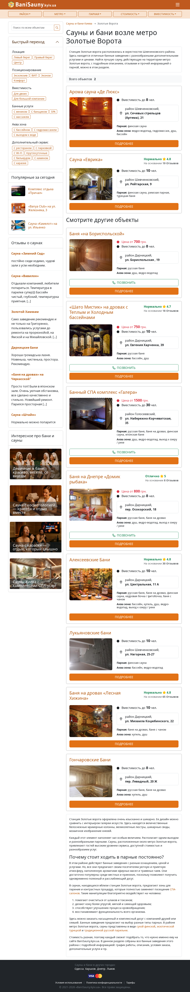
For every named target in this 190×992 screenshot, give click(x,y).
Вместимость (164, 14)
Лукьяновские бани (90, 633)
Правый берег (43, 57)
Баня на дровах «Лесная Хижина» (95, 695)
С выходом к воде (25, 135)
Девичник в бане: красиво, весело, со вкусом (30, 472)
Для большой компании (29, 98)
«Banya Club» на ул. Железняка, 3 (42, 208)
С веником (20, 111)
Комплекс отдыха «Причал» (40, 191)
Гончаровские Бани (90, 760)
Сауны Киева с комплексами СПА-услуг (35, 583)
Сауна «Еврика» (86, 159)
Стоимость (129, 14)
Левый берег (22, 57)
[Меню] (177, 5)
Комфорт (19, 80)
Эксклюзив (20, 75)
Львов (111, 968)
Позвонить (126, 283)
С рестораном (23, 148)
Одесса (79, 968)
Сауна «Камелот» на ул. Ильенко (42, 225)
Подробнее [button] (124, 144)
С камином (41, 158)
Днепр (101, 968)
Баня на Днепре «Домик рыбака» (94, 479)
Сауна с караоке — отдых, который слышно (35, 547)
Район (23, 14)
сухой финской (146, 926)
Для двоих (20, 93)
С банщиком (39, 111)
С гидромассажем (45, 130)
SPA (53, 111)
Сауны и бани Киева (79, 23)
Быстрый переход (28, 41)
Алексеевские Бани (89, 560)
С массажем (21, 117)
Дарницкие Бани (24, 348)
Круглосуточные (36, 153)
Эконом (46, 75)
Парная (94, 14)
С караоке (20, 163)
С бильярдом (22, 158)
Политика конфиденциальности (104, 982)
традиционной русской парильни (105, 930)
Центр (18, 62)
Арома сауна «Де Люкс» (94, 92)
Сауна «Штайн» (23, 415)
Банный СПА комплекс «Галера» (103, 392)
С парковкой (44, 148)
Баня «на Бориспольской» (96, 234)
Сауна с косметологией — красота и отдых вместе (34, 508)
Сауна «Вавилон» (25, 276)
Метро (58, 14)
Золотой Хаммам (25, 312)
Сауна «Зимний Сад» (28, 253)
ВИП (34, 75)
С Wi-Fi (18, 153)
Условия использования (68, 982)
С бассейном (22, 130)
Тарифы (130, 982)
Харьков (90, 968)
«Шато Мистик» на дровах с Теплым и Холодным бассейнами (98, 312)
